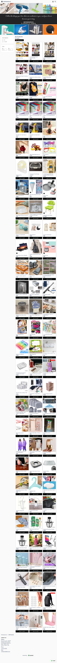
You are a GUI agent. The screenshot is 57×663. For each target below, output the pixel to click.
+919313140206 (4, 648)
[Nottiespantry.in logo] (2, 1)
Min (2, 48)
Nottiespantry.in (7, 1)
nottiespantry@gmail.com (5, 651)
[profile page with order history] (53, 1)
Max (9, 48)
